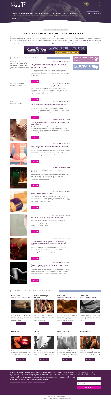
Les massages (56, 13)
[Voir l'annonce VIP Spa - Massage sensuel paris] (44, 342)
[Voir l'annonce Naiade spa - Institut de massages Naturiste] (21, 342)
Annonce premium (93, 13)
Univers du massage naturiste (61, 61)
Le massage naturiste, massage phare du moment (48, 86)
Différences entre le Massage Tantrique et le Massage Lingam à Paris (49, 147)
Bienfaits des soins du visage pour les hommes (47, 217)
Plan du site (24, 382)
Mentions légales (15, 382)
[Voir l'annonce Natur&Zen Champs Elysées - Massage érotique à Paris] (44, 306)
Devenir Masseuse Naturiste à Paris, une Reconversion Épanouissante (50, 123)
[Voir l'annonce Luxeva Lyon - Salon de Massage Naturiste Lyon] (21, 306)
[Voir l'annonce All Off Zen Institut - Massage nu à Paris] (67, 342)
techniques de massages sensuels (65, 42)
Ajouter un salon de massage (86, 59)
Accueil (14, 13)
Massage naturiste (26, 13)
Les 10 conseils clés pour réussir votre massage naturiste (47, 171)
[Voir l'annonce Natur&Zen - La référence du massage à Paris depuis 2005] (67, 306)
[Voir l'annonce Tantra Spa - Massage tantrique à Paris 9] (90, 306)
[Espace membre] (92, 4)
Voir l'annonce (21, 323)
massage (62, 374)
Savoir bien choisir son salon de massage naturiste (48, 104)
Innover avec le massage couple (42, 194)
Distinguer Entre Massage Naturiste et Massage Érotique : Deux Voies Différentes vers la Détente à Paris (48, 243)
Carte (66, 13)
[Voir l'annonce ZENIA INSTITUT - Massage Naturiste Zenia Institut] (90, 342)
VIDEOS (14, 18)
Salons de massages (42, 13)
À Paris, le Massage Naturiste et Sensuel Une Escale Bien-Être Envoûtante (49, 266)
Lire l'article (20, 66)
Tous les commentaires (86, 67)
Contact (30, 382)
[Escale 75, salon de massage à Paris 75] (21, 5)
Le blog (73, 13)
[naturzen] (55, 50)
